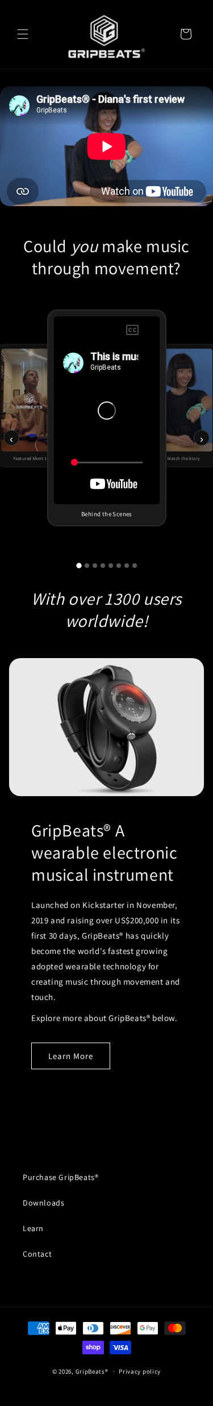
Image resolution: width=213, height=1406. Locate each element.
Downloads (43, 1203)
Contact (37, 1254)
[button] (22, 34)
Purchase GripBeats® (60, 1177)
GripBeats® (92, 1371)
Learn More (70, 1056)
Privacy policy (140, 1371)
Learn (33, 1228)
